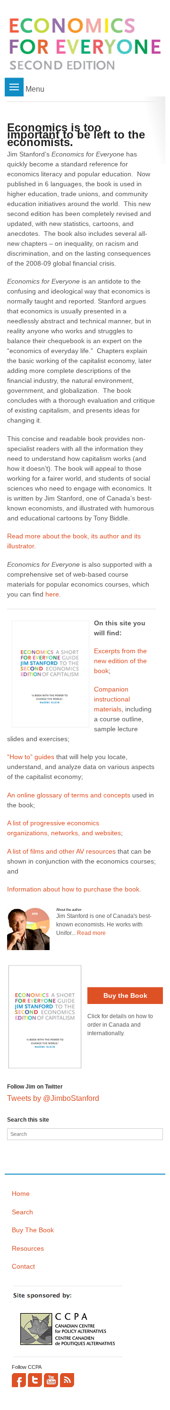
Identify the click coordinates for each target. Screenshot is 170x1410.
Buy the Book (125, 995)
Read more (91, 933)
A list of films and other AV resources (61, 851)
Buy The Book (33, 1230)
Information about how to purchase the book (73, 889)
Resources (28, 1248)
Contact (23, 1266)
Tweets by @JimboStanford (53, 1098)
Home (21, 1193)
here (52, 594)
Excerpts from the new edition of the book (120, 661)
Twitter (35, 1380)
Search (22, 1212)
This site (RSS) (67, 1380)
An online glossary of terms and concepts (68, 795)
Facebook (19, 1380)
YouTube (51, 1380)
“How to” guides (30, 757)
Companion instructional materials (112, 699)
